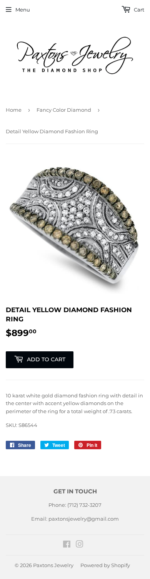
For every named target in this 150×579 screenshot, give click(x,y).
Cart (138, 10)
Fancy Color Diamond (64, 110)
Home (14, 110)
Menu (22, 10)
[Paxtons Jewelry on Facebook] (67, 545)
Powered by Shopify (105, 565)
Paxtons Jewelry (53, 565)
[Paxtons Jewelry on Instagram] (79, 545)
